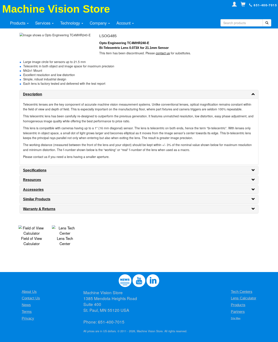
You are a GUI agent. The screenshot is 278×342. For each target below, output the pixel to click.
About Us (29, 292)
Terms (27, 312)
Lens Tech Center (65, 241)
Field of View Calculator (31, 241)
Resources (32, 180)
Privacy (28, 318)
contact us (163, 53)
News (26, 305)
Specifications (34, 170)
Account (124, 23)
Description (32, 94)
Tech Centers (241, 292)
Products (18, 23)
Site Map (235, 318)
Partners (238, 312)
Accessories (33, 189)
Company (99, 23)
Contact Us (31, 298)
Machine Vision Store (56, 9)
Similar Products (36, 199)
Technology (70, 23)
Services (43, 23)
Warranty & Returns (39, 209)
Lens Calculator (243, 298)
